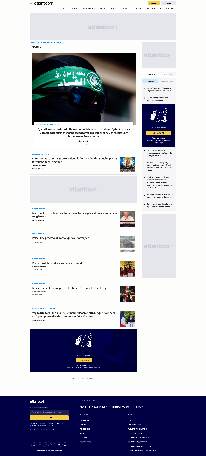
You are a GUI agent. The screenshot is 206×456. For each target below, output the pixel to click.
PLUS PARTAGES (167, 81)
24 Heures (163, 74)
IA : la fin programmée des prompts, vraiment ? (157, 99)
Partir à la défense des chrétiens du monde (57, 263)
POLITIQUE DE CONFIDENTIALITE (139, 437)
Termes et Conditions (46, 425)
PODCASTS (84, 437)
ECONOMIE (74, 8)
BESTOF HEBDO (85, 442)
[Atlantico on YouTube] (64, 444)
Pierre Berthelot (83, 141)
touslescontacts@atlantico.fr (49, 451)
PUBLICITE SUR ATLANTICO (137, 429)
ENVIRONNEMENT (154, 8)
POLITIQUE (61, 8)
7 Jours (171, 74)
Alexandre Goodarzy (39, 267)
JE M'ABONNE (153, 3)
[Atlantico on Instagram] (58, 444)
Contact (139, 407)
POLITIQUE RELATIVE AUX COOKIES (140, 446)
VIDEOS (82, 433)
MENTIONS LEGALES (135, 425)
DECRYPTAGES (85, 420)
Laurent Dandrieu (38, 220)
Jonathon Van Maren (39, 166)
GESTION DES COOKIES (136, 433)
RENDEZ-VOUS (85, 429)
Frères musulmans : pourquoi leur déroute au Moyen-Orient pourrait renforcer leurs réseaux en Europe (160, 166)
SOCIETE (115, 8)
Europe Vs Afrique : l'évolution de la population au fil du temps (160, 205)
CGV (129, 420)
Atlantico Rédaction (38, 320)
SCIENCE (139, 8)
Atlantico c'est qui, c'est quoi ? (93, 407)
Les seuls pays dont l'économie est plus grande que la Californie (159, 89)
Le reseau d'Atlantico (121, 407)
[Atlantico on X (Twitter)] (40, 444)
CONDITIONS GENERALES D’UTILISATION (142, 450)
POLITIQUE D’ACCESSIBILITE (137, 442)
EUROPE (103, 8)
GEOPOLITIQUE (89, 8)
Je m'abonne (83, 360)
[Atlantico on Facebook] (46, 444)
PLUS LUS (150, 81)
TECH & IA (127, 8)
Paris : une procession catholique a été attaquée (60, 238)
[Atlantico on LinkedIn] (52, 444)
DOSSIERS (83, 425)
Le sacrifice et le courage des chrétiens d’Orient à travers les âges (70, 288)
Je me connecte (168, 3)
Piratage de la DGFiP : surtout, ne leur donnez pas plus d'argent (160, 195)
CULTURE (170, 8)
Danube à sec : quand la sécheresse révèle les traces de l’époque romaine (159, 153)
